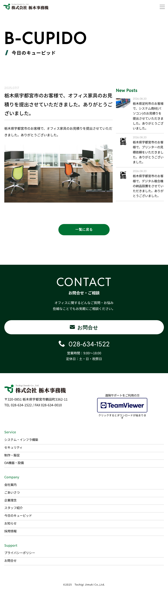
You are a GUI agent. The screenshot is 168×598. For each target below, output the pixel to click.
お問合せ (10, 560)
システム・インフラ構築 (21, 439)
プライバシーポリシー (19, 552)
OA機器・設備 (14, 462)
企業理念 (10, 500)
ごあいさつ (12, 492)
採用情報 (10, 531)
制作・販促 (12, 455)
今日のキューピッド (18, 515)
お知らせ (10, 523)
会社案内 (10, 484)
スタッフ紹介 (13, 507)
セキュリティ (13, 447)
